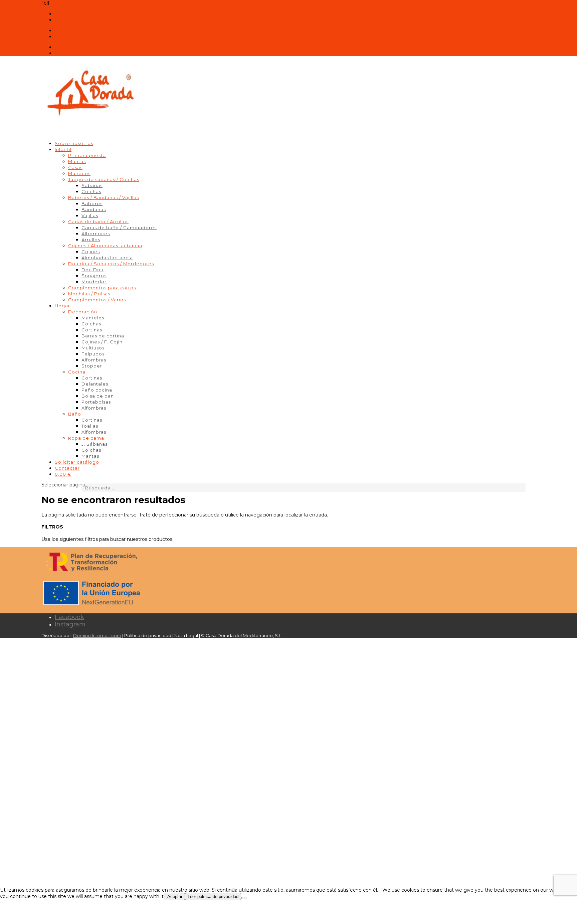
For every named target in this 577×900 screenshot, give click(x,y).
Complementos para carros (102, 287)
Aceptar (174, 896)
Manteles (92, 317)
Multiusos (93, 347)
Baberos (92, 203)
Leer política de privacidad (213, 896)
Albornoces (95, 233)
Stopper (91, 365)
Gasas (75, 167)
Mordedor (94, 281)
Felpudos (93, 353)
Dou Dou (92, 269)
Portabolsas (96, 402)
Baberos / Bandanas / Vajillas (103, 197)
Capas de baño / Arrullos (98, 221)
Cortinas (91, 329)
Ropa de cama (86, 438)
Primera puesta (87, 155)
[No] (243, 898)
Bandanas (93, 209)
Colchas (91, 191)
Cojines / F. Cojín (102, 341)
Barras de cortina (102, 335)
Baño (74, 414)
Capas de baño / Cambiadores (119, 227)
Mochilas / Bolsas (89, 293)
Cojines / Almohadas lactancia (105, 245)
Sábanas (92, 185)
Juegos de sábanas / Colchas (103, 179)
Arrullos (90, 239)
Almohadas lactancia (107, 257)
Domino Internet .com (97, 635)
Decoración (82, 311)
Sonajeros (94, 275)
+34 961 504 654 (70, 3)
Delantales (94, 384)
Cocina (76, 371)
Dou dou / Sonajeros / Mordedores (111, 263)
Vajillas (89, 215)
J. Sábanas (94, 444)
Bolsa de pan (97, 396)
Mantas (77, 161)
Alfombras (93, 359)
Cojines (90, 251)
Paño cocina (96, 390)
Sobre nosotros (74, 143)
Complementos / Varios (97, 299)
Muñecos (79, 173)
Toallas (89, 426)
